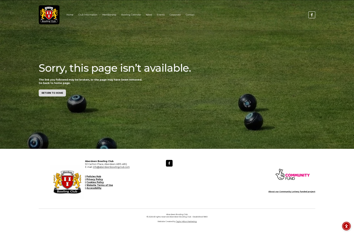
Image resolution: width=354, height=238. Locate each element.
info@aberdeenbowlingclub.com (111, 167)
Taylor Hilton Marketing (186, 221)
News (149, 14)
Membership (109, 14)
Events (161, 14)
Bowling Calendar (131, 14)
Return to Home (52, 93)
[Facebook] (311, 14)
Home (70, 14)
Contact (190, 14)
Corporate (175, 14)
